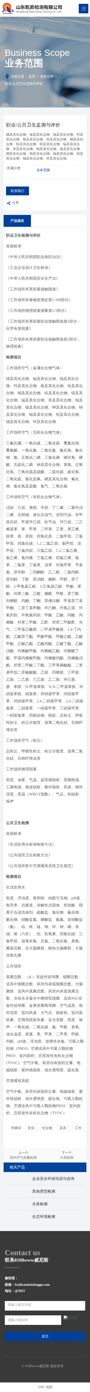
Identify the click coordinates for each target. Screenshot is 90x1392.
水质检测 (40, 1204)
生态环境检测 (43, 1217)
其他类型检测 (43, 1191)
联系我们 (17, 191)
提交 (45, 1336)
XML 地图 (45, 1387)
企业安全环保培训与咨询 (53, 1179)
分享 (15, 202)
